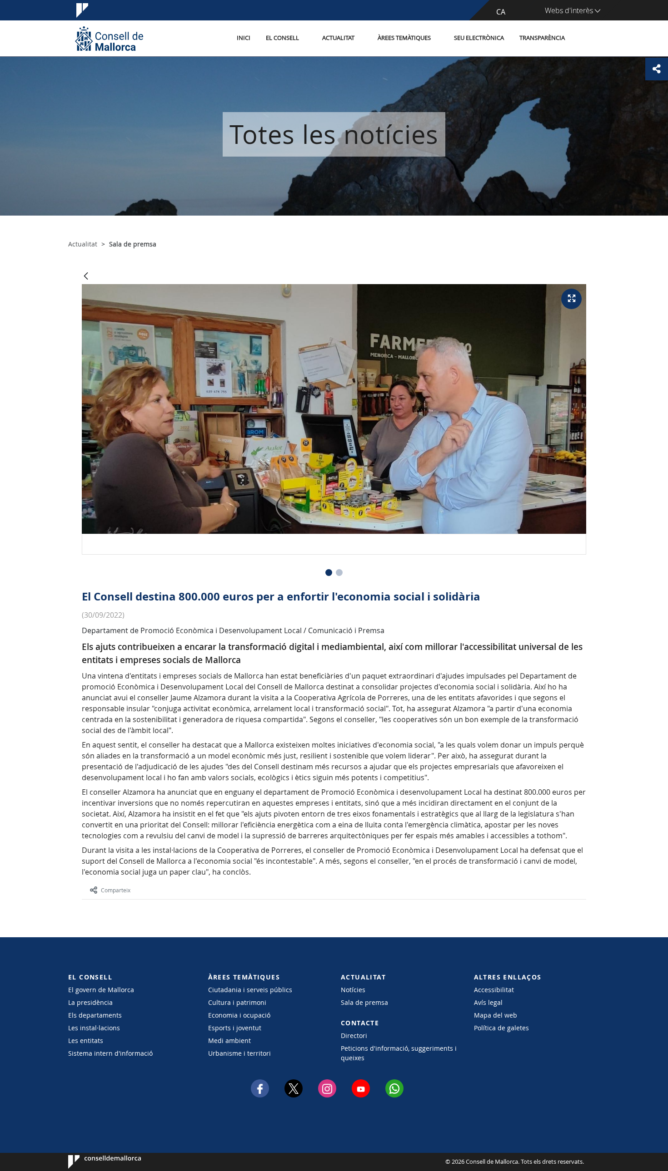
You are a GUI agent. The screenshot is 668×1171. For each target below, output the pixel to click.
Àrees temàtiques (404, 38)
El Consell (282, 38)
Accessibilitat (494, 989)
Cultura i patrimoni (237, 1002)
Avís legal (488, 1002)
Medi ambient (229, 1040)
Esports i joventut (234, 1027)
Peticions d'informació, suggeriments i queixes (399, 1053)
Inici (243, 38)
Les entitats (85, 1040)
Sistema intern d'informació (110, 1053)
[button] (328, 572)
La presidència (90, 1002)
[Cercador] (582, 38)
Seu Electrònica (479, 38)
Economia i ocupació (239, 1015)
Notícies (353, 989)
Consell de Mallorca (95, 1162)
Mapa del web (495, 1015)
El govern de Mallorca (101, 989)
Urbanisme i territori (239, 1053)
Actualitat (338, 38)
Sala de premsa (364, 1002)
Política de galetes (501, 1027)
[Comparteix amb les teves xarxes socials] (656, 69)
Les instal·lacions (94, 1027)
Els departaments (95, 1015)
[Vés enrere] (86, 276)
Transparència (542, 38)
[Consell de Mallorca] (109, 38)
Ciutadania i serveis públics (250, 989)
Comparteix (115, 890)
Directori (354, 1035)
